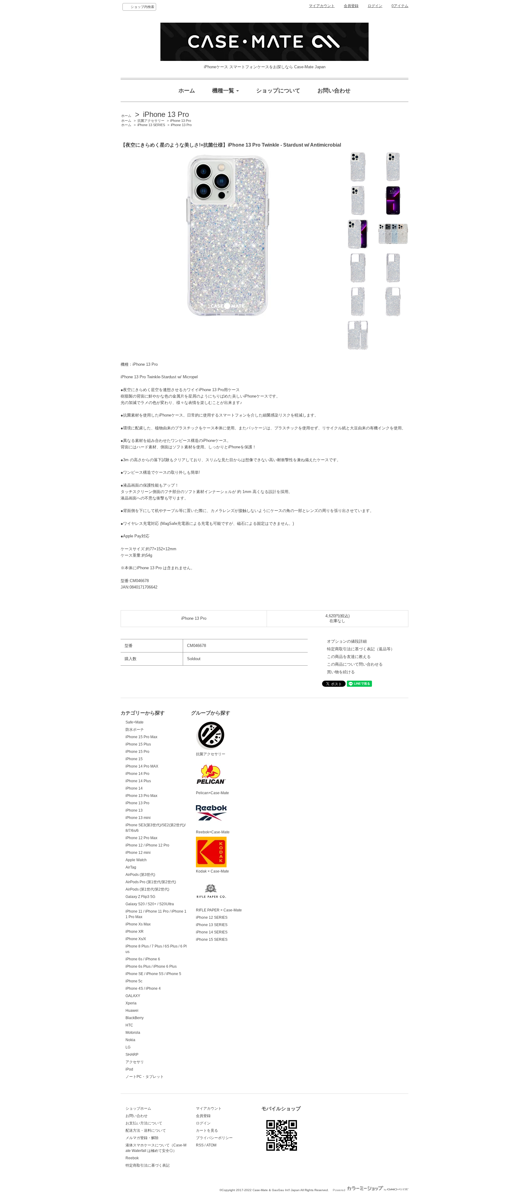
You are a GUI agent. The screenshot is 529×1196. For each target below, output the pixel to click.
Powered (339, 1190)
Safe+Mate (135, 722)
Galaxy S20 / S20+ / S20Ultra (150, 904)
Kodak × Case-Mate (212, 871)
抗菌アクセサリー (150, 120)
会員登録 (351, 6)
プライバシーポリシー (214, 1138)
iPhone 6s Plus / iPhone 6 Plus (151, 966)
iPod (129, 1069)
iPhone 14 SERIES (211, 932)
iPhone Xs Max (138, 924)
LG (128, 1047)
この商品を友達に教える (349, 656)
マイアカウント (322, 6)
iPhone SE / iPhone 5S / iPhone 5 (153, 974)
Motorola (133, 1032)
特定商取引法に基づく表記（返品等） (361, 649)
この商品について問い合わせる (355, 664)
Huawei (132, 1010)
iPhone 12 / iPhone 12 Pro (147, 845)
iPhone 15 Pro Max (141, 737)
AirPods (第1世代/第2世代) (147, 889)
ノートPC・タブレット (145, 1077)
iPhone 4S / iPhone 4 (143, 988)
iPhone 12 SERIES (211, 917)
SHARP (132, 1054)
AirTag (131, 867)
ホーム (126, 116)
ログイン (375, 6)
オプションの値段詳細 (347, 641)
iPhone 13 (134, 810)
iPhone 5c (134, 981)
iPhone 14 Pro (137, 774)
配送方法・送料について (146, 1130)
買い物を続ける (341, 672)
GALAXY (133, 996)
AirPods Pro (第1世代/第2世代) (151, 882)
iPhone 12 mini (138, 852)
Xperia (131, 1003)
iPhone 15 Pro (137, 751)
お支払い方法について (144, 1123)
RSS (200, 1145)
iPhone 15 (134, 759)
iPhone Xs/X (136, 939)
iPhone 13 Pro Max (141, 796)
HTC (129, 1025)
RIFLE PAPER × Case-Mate (219, 910)
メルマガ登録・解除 (142, 1138)
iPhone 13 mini (138, 818)
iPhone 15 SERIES (211, 939)
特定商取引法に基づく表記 (148, 1165)
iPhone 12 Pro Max (141, 838)
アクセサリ (135, 1062)
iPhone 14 (134, 788)
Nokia (130, 1040)
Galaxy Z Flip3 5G (140, 897)
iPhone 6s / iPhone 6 (143, 959)
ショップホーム (138, 1108)
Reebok (132, 1158)
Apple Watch (136, 860)
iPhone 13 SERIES (151, 125)
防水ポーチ (135, 729)
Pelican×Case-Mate (212, 793)
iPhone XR (135, 931)
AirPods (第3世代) (140, 875)
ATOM (211, 1145)
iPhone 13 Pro (166, 114)
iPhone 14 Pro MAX (142, 766)
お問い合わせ (137, 1116)
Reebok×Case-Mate (213, 832)
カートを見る (207, 1130)
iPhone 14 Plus (138, 781)
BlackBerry (135, 1018)
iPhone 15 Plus (138, 744)
